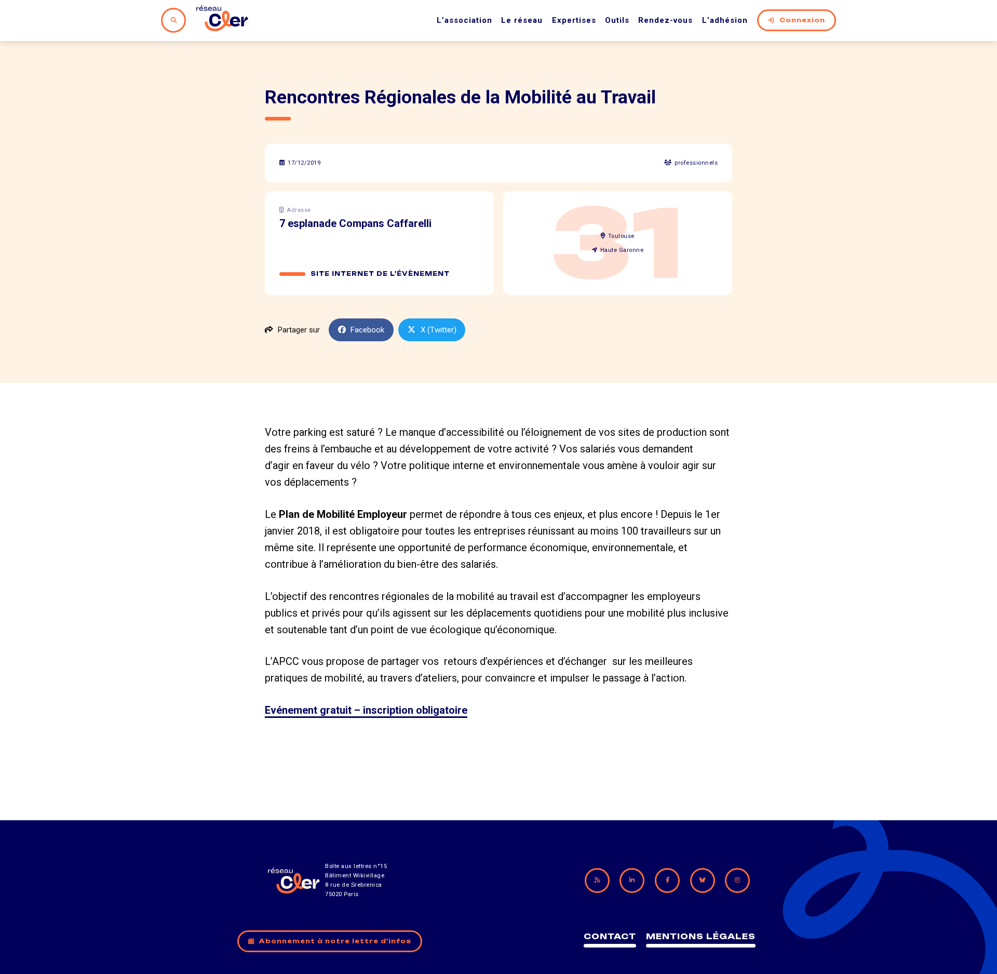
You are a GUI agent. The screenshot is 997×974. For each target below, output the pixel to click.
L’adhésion (725, 20)
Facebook (367, 330)
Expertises (574, 20)
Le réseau (522, 20)
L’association (464, 20)
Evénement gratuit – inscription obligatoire (366, 710)
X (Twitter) (438, 330)
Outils (617, 20)
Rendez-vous (665, 20)
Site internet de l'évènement (380, 273)
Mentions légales (701, 936)
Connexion (802, 20)
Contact (610, 936)
